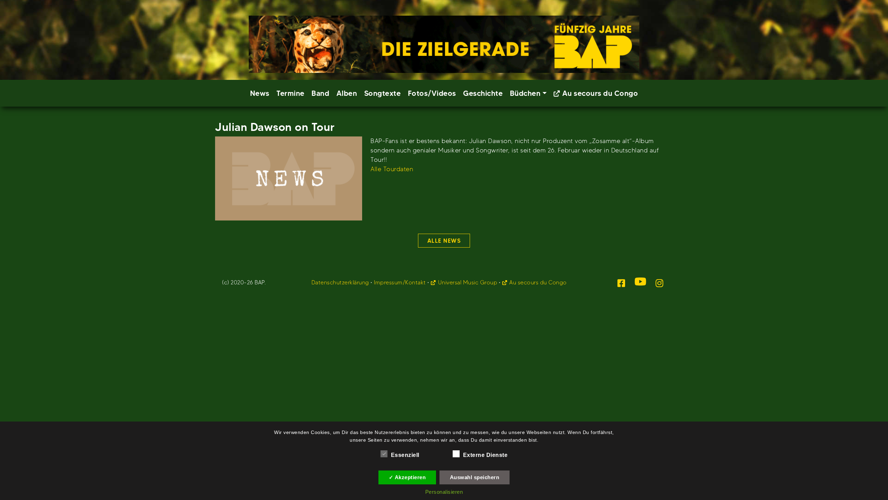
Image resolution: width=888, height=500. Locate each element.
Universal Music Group (467, 282)
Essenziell (405, 455)
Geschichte (483, 93)
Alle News (444, 240)
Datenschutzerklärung (340, 282)
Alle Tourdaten (391, 169)
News (260, 93)
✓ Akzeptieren (407, 477)
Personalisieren (444, 492)
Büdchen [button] (525, 93)
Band (320, 93)
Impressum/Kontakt (400, 282)
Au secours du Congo (600, 93)
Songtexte (382, 93)
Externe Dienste (485, 455)
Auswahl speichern (475, 477)
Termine (290, 93)
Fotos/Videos (432, 93)
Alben (346, 93)
